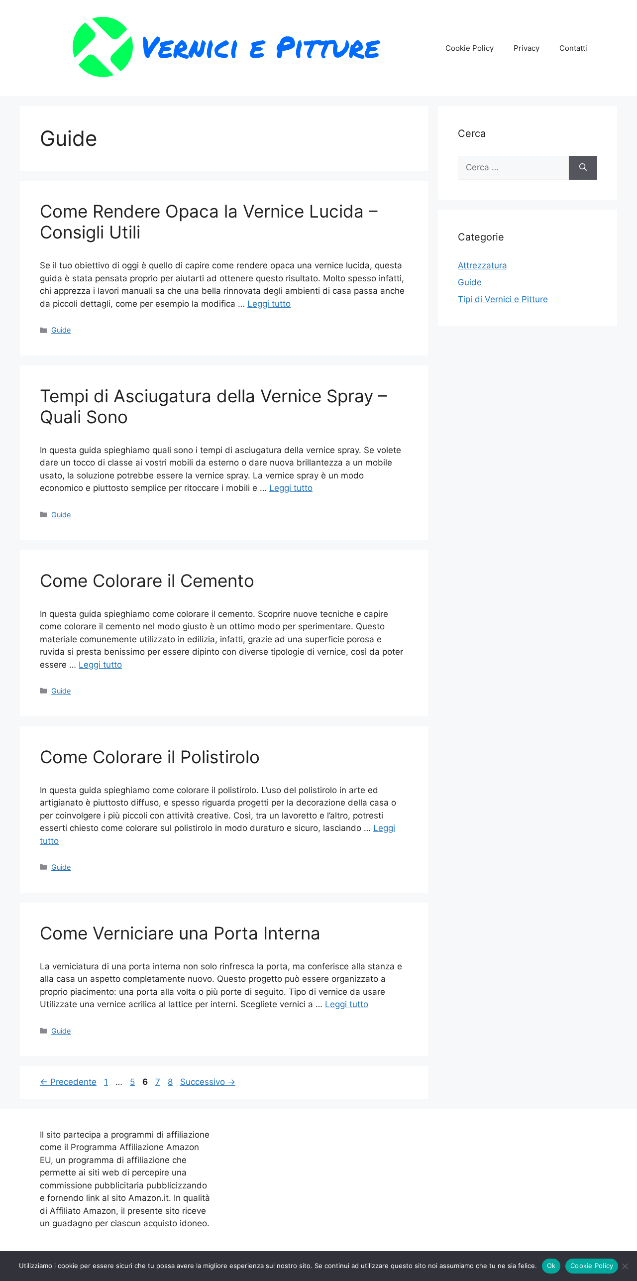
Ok (551, 1266)
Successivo (207, 1082)
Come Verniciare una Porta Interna (180, 933)
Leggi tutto (269, 304)
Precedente (68, 1082)
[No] (625, 1266)
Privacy (526, 48)
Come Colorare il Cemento (147, 580)
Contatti (573, 48)
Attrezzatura (482, 265)
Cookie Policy (469, 48)
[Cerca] (583, 168)
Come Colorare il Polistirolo (150, 756)
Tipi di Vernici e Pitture (503, 299)
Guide (61, 330)
